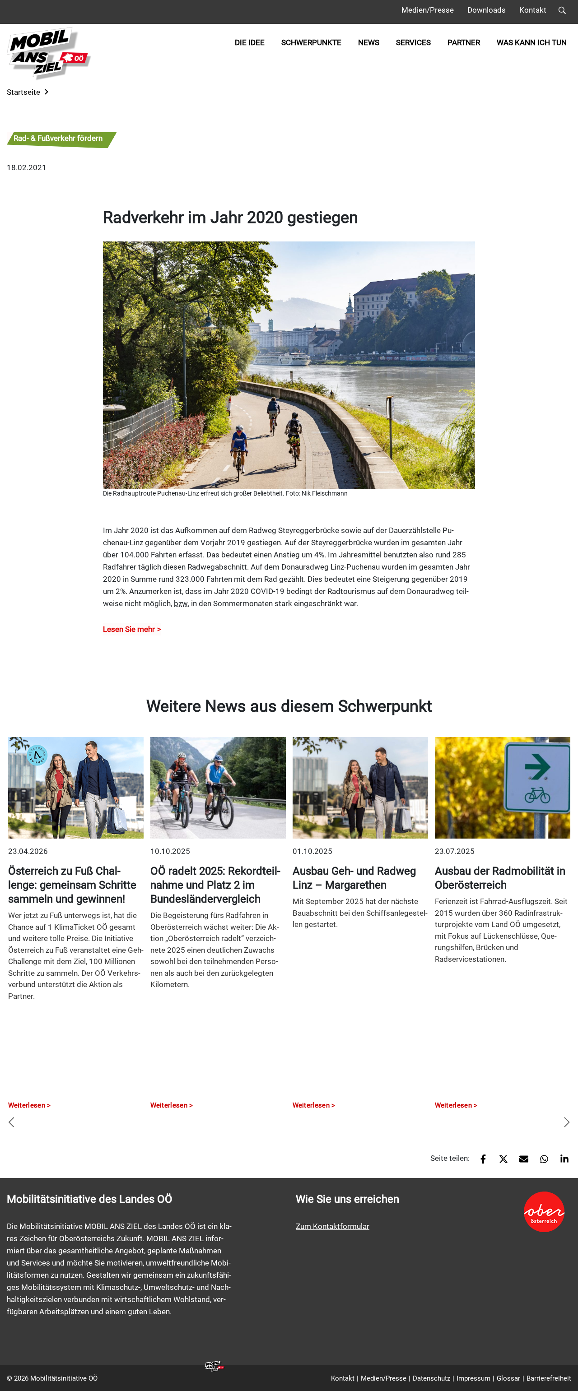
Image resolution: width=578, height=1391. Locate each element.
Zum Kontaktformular (332, 1226)
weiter (566, 1123)
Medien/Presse (427, 9)
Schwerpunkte (311, 42)
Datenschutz (431, 1378)
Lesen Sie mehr (129, 629)
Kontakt (532, 9)
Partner (463, 42)
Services (413, 42)
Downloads (486, 9)
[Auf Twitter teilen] (500, 1161)
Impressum (473, 1378)
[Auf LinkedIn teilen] (561, 1161)
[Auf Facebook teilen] (480, 1161)
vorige (11, 1123)
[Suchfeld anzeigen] (562, 12)
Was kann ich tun (532, 42)
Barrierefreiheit (549, 1378)
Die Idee (250, 42)
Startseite (23, 92)
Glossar (508, 1378)
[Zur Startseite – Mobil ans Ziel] (49, 53)
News (368, 42)
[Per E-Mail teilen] (520, 1161)
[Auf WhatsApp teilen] (541, 1161)
